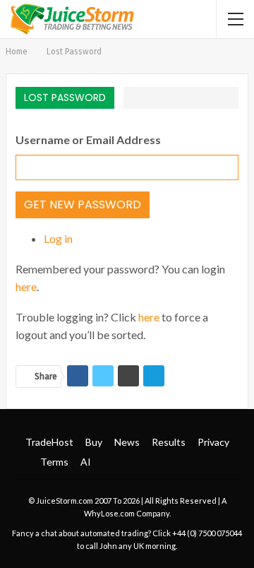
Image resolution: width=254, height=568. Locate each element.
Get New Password (82, 204)
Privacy (213, 442)
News (127, 442)
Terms (54, 462)
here (26, 286)
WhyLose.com (109, 513)
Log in (58, 238)
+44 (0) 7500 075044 (207, 533)
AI (85, 462)
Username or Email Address (88, 139)
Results (169, 442)
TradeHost (49, 442)
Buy (93, 442)
